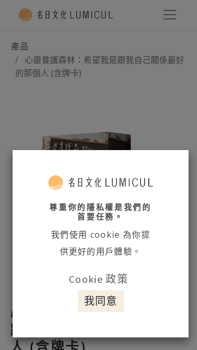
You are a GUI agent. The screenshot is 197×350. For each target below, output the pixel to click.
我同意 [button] (101, 300)
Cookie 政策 (98, 278)
